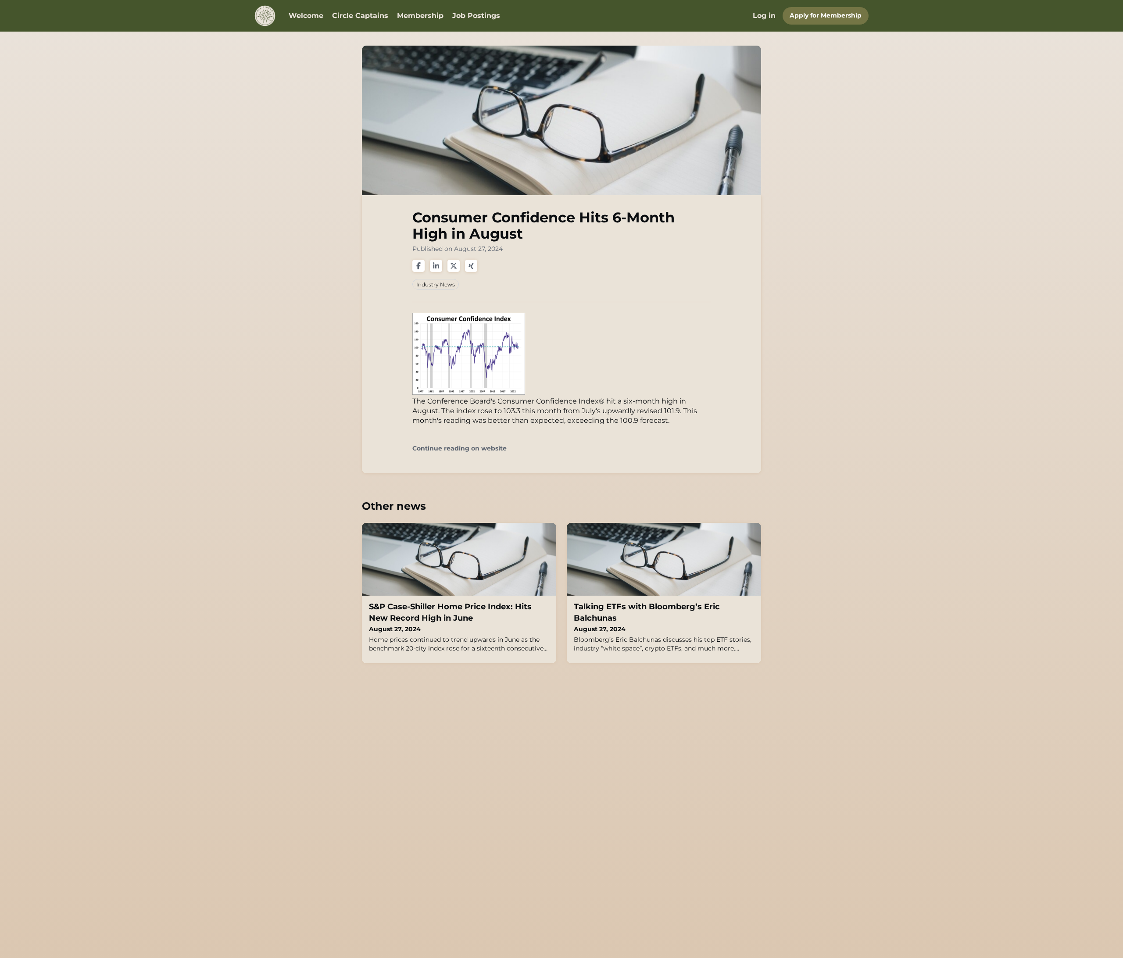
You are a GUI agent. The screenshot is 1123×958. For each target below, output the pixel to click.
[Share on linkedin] (436, 266)
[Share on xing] (471, 266)
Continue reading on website (459, 448)
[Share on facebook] (418, 266)
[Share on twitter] (453, 266)
